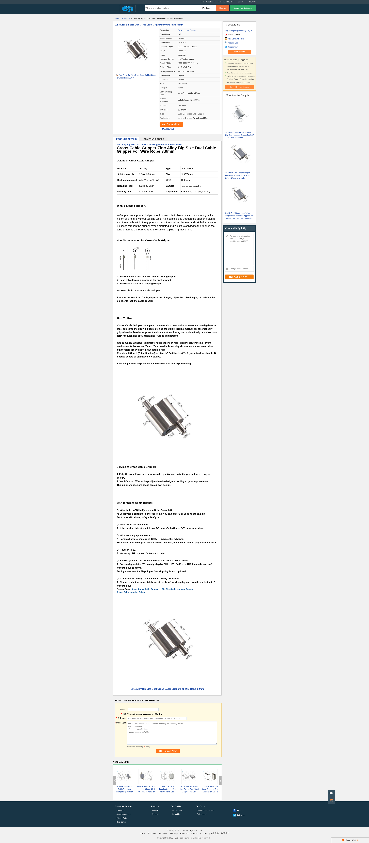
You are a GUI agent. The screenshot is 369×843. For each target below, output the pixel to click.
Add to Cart (169, 129)
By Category (177, 810)
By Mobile (176, 814)
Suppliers (162, 833)
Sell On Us (200, 806)
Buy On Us (176, 806)
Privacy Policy (121, 818)
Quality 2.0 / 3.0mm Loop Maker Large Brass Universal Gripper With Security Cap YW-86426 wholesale (239, 215)
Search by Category (243, 8)
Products (152, 833)
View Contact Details (235, 39)
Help (206, 833)
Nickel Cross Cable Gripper (144, 589)
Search (222, 8)
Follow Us (241, 815)
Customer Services (123, 806)
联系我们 (225, 833)
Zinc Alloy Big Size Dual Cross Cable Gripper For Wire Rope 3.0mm (149, 24)
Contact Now (173, 124)
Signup (252, 2)
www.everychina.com (192, 830)
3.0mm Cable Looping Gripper (131, 592)
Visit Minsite (239, 52)
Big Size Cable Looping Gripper (177, 589)
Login (240, 2)
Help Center (121, 822)
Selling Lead (202, 814)
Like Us (240, 810)
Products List (232, 43)
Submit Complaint (123, 814)
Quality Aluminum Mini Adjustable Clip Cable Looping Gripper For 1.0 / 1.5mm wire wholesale (239, 135)
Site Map (174, 833)
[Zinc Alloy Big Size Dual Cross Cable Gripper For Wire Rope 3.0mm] (136, 71)
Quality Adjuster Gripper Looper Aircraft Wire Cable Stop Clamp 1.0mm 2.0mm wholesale (237, 175)
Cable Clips (125, 18)
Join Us (155, 814)
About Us (155, 806)
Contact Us (120, 810)
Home (116, 18)
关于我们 (215, 833)
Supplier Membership (205, 810)
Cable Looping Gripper (187, 30)
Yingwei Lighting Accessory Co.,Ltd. (239, 31)
